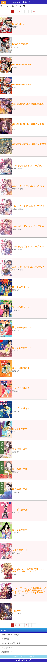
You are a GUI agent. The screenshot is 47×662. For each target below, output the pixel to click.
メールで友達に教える (10, 635)
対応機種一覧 (6, 652)
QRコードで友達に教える (11, 643)
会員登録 (5, 639)
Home (3, 2)
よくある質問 (6, 648)
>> (34, 12)
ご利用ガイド (23, 656)
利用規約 (15, 656)
